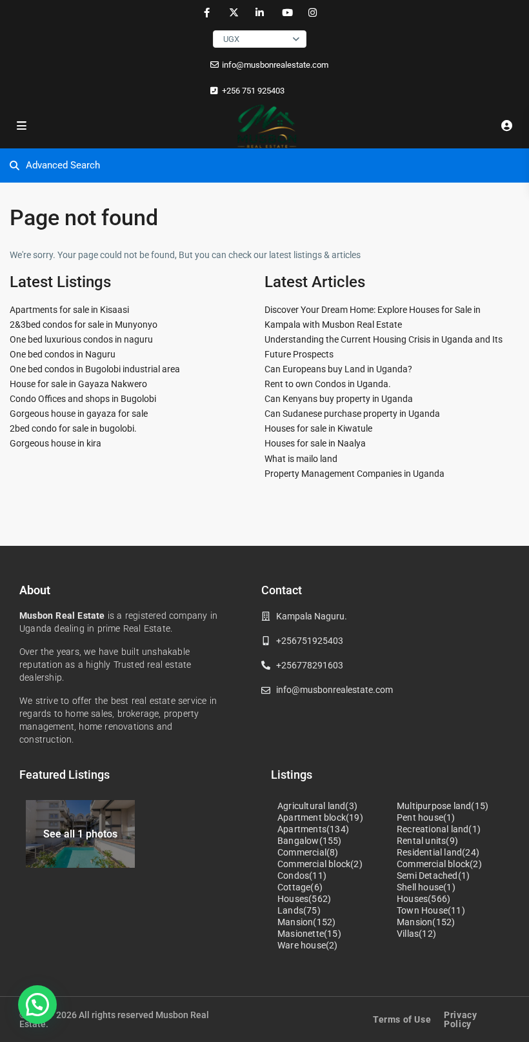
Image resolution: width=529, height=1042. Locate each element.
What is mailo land (300, 459)
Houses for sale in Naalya (315, 443)
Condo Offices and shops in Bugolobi (83, 399)
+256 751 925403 (253, 90)
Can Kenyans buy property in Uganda (338, 399)
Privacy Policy (460, 1019)
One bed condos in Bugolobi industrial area (95, 369)
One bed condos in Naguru (62, 354)
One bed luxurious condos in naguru (81, 339)
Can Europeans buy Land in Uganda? (338, 369)
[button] (37, 1004)
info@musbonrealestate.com (275, 65)
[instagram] (312, 13)
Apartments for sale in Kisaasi (69, 310)
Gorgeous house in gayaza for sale (79, 413)
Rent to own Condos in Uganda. (327, 384)
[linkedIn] (259, 13)
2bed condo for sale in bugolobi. (73, 428)
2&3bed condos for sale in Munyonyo (83, 324)
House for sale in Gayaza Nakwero (78, 384)
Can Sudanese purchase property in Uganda (352, 413)
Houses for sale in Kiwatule (318, 428)
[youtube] (286, 13)
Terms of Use (402, 1019)
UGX (231, 39)
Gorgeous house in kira (55, 443)
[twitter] (233, 13)
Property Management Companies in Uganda (354, 473)
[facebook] (207, 13)
